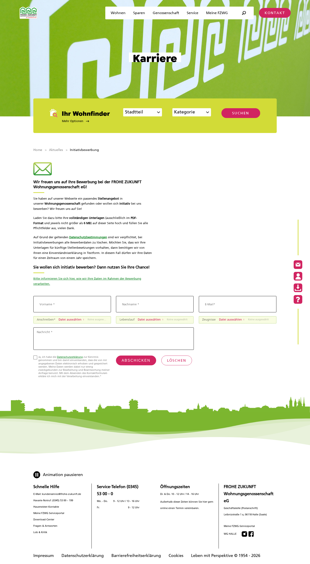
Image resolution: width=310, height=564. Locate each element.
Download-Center (43, 519)
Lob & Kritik (40, 532)
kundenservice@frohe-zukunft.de (61, 494)
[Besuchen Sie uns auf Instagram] (244, 534)
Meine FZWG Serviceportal (48, 513)
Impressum (43, 555)
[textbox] (188, 112)
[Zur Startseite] (28, 12)
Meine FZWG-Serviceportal (239, 526)
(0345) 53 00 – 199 (62, 500)
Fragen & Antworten (45, 525)
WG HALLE (230, 533)
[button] (81, 121)
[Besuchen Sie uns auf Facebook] (251, 534)
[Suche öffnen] (243, 13)
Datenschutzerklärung (70, 357)
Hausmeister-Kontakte (46, 506)
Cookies (176, 555)
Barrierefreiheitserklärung (136, 555)
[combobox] (142, 112)
